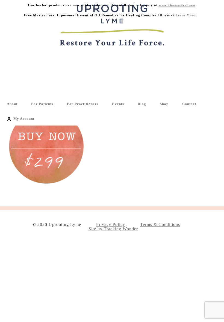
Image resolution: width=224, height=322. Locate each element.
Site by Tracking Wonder (113, 229)
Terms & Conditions (160, 224)
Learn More (185, 15)
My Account (23, 119)
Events (118, 104)
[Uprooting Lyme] (112, 52)
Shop (164, 104)
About (12, 104)
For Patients (42, 104)
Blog (142, 104)
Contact (189, 104)
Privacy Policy (110, 224)
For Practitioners (82, 104)
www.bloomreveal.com (177, 5)
